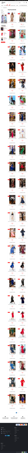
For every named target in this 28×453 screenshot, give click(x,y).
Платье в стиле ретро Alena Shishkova (12, 221)
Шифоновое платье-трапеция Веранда (22, 105)
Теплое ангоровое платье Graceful (12, 22)
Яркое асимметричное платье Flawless (22, 337)
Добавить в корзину (12, 43)
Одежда (2, 11)
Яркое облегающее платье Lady (22, 72)
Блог (26, 0)
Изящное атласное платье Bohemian (22, 22)
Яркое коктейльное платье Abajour (22, 171)
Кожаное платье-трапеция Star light (12, 387)
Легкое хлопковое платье (22, 55)
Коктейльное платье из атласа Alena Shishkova (5, 38)
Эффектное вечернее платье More (12, 138)
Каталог (2, 5)
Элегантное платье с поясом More (5, 29)
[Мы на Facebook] (5, 435)
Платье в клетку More (12, 188)
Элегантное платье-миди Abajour (12, 171)
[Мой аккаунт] (24, 2)
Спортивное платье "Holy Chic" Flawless (12, 304)
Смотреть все (3, 42)
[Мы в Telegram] (9, 435)
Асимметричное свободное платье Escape (12, 337)
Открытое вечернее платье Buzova (22, 138)
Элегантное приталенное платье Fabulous (22, 304)
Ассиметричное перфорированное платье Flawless (12, 271)
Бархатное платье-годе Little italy (22, 221)
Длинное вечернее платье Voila (12, 155)
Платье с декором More (12, 72)
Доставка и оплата (19, 0)
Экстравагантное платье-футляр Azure (12, 105)
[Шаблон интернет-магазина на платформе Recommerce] (3, 2)
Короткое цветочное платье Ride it (12, 55)
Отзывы (22, 0)
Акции (9, 5)
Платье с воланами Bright (22, 354)
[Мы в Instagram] (7, 435)
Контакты (25, 0)
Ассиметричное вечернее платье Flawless (22, 271)
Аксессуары (3, 13)
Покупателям (6, 5)
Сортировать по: (21, 11)
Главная (15, 0)
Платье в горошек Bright (12, 354)
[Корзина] (26, 2)
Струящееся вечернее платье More (22, 188)
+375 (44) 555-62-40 (23, 5)
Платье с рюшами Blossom (22, 254)
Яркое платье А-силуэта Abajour (22, 155)
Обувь (2, 12)
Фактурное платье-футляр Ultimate (22, 387)
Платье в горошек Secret (12, 254)
